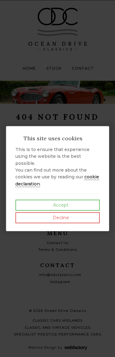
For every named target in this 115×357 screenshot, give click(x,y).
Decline (60, 218)
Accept (60, 205)
